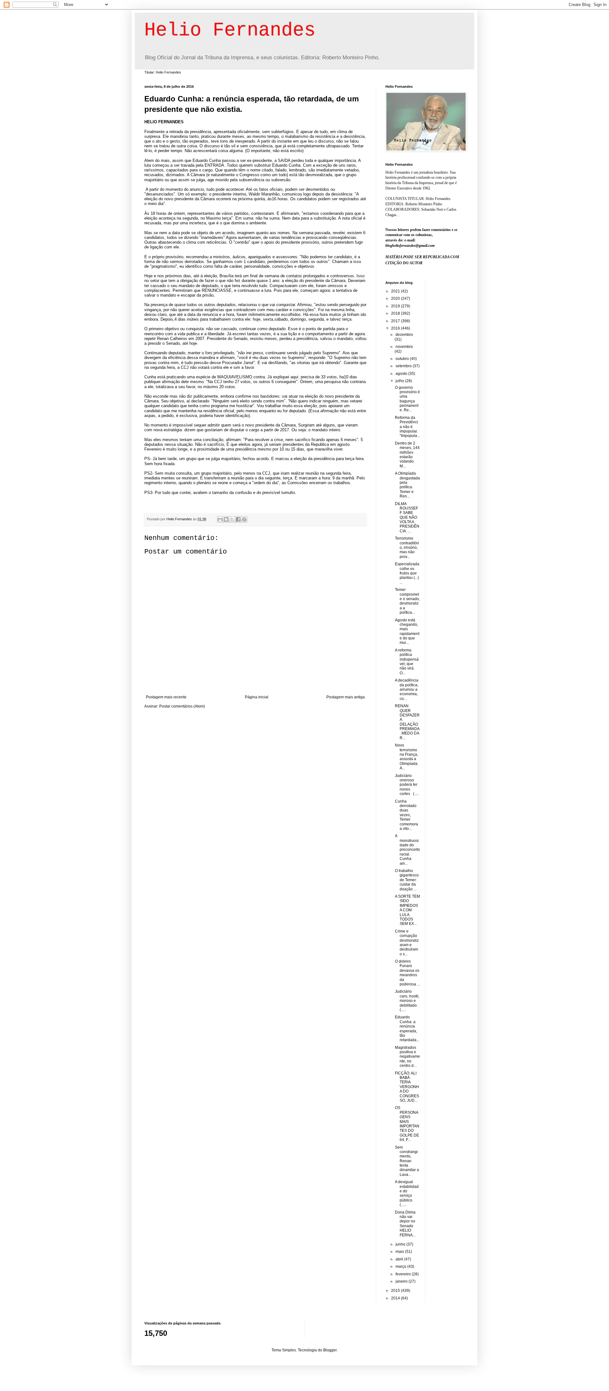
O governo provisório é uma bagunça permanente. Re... (407, 399)
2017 (396, 321)
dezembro (404, 334)
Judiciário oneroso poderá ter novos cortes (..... (407, 784)
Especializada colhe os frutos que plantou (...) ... (407, 573)
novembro (404, 346)
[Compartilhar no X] (232, 519)
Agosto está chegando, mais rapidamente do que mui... (407, 631)
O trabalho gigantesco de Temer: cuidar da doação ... (407, 880)
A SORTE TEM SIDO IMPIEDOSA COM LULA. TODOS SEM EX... (407, 910)
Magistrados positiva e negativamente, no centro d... (407, 1056)
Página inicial (256, 697)
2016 (396, 328)
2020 (396, 298)
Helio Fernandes (230, 30)
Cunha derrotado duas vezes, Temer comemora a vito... (406, 815)
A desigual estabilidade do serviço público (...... (407, 1193)
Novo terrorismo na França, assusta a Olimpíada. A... (406, 756)
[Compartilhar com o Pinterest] (244, 519)
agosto (402, 373)
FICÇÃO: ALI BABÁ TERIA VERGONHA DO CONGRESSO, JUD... (407, 1087)
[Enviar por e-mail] (220, 519)
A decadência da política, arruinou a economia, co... (406, 689)
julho (400, 381)
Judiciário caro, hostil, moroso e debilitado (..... (407, 1000)
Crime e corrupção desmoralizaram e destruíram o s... (407, 942)
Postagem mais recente (166, 697)
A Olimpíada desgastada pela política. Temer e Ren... (407, 484)
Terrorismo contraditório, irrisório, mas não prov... (407, 547)
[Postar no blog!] (226, 519)
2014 (396, 1298)
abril (400, 1259)
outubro (403, 358)
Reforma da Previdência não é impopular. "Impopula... (407, 426)
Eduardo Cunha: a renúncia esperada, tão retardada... (407, 1028)
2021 (396, 291)
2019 (396, 306)
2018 (396, 313)
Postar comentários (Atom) (182, 706)
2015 (396, 1290)
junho (401, 1244)
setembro (404, 366)
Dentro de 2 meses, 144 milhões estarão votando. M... (407, 454)
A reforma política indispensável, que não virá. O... (407, 661)
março (401, 1266)
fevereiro (404, 1274)
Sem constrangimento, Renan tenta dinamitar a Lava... (407, 1161)
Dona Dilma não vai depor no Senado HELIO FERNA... (405, 1223)
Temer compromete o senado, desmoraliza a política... (407, 601)
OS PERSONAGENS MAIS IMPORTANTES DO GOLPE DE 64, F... (407, 1124)
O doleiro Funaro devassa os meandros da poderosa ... (407, 972)
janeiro (402, 1281)
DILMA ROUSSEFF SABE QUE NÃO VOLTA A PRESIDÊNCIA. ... (407, 517)
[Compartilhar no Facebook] (238, 519)
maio (400, 1251)
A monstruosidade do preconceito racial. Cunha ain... (407, 849)
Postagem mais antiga (345, 697)
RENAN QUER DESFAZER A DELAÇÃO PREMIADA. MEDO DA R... (407, 722)
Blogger (330, 1350)
